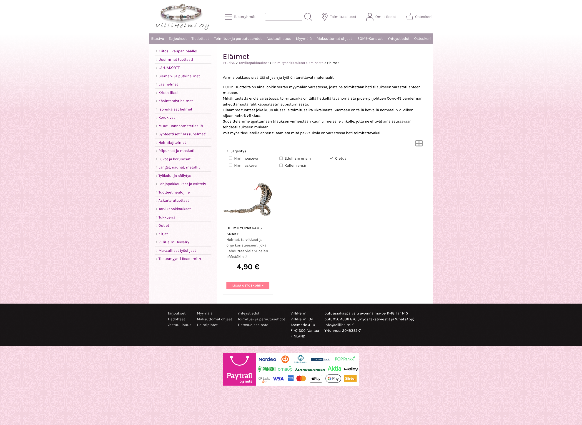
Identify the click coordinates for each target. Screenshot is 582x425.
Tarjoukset (178, 38)
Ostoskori (422, 38)
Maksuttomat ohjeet (334, 38)
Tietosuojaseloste (253, 325)
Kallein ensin (296, 165)
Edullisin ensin (298, 158)
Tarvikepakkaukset (254, 63)
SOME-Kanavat (370, 38)
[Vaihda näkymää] (419, 145)
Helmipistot (207, 325)
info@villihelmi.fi (339, 325)
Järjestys (238, 151)
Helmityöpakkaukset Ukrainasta (298, 63)
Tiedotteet (200, 38)
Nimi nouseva (246, 158)
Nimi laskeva (245, 165)
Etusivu (157, 38)
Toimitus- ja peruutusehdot (238, 38)
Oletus (340, 158)
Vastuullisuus (279, 38)
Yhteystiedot (398, 38)
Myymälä (304, 38)
